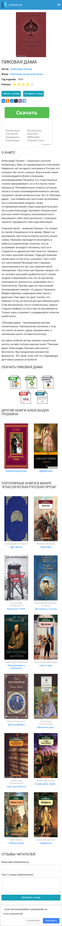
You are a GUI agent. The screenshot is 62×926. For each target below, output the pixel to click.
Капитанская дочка (16, 471)
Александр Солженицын (16, 604)
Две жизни (16, 547)
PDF (25, 397)
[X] (16, 101)
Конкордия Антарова (16, 543)
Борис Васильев (45, 780)
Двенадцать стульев (46, 609)
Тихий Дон (45, 547)
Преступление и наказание (16, 666)
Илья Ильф (41, 603)
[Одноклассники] (7, 101)
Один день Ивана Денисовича (16, 787)
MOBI (48, 382)
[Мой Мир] (12, 101)
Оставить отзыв (33, 93)
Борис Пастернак (16, 721)
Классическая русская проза (26, 74)
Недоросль (46, 843)
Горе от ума (46, 665)
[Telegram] (24, 101)
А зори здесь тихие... (46, 784)
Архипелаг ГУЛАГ (16, 609)
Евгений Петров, (49, 604)
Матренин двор (45, 727)
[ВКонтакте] (3, 101)
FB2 (14, 382)
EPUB (31, 382)
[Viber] (20, 101)
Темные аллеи (16, 843)
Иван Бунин (16, 839)
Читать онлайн (11, 93)
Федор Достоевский (16, 662)
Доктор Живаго (16, 724)
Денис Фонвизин (46, 839)
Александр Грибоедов (45, 662)
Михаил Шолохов (45, 543)
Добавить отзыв (31, 897)
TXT (42, 397)
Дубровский (45, 471)
